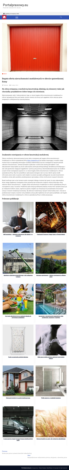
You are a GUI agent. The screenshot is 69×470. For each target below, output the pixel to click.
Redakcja (6, 85)
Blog (5, 73)
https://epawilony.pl (33, 160)
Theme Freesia (42, 468)
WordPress (49, 468)
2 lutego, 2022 (14, 85)
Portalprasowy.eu (15, 5)
